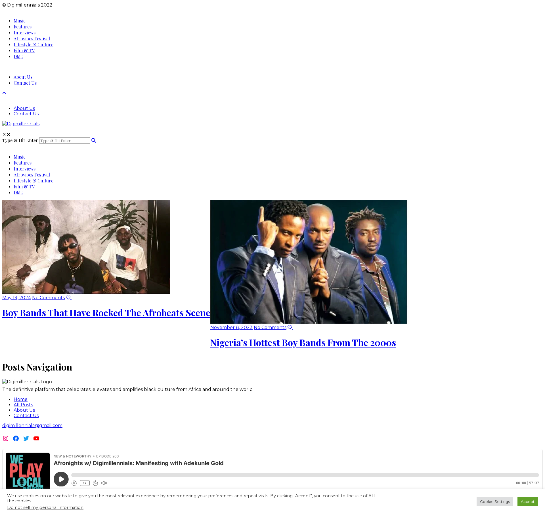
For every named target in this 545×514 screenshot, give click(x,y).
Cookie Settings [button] (495, 501)
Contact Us (26, 415)
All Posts (23, 404)
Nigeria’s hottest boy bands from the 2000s (303, 342)
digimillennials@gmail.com (32, 425)
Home (21, 399)
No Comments (48, 297)
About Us (24, 410)
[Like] (69, 297)
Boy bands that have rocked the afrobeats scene (106, 312)
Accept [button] (527, 501)
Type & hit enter (20, 140)
